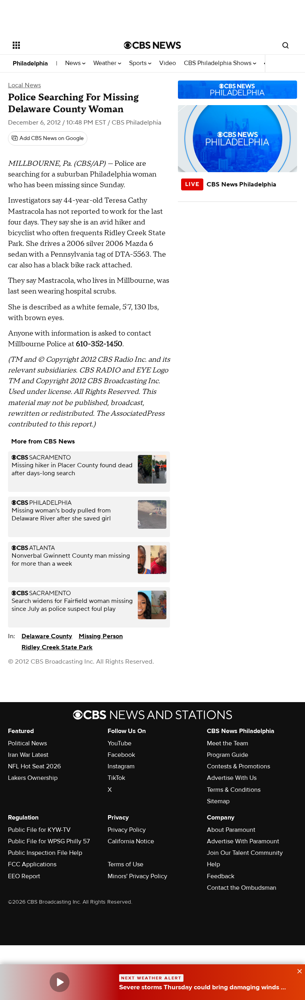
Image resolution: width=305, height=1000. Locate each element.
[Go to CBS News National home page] (152, 45)
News (73, 63)
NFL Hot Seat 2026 (34, 766)
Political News (27, 743)
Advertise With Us (232, 778)
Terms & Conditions (234, 790)
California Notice (131, 841)
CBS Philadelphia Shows (218, 63)
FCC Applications (32, 864)
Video (167, 63)
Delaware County (46, 636)
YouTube (119, 743)
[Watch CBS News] (59, 982)
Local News (24, 85)
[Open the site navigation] (59, 45)
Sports (138, 63)
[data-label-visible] (297, 970)
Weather (105, 63)
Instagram (121, 766)
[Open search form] (285, 45)
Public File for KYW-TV (39, 830)
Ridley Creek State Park (57, 647)
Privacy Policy (127, 830)
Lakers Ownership (33, 778)
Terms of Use (125, 864)
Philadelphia (30, 63)
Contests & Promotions (238, 766)
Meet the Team (227, 743)
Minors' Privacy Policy (137, 876)
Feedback (220, 876)
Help (213, 864)
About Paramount (231, 830)
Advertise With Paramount (243, 841)
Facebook (121, 755)
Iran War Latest (28, 755)
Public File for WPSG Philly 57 (49, 841)
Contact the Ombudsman (241, 888)
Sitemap (218, 801)
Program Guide (227, 755)
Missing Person (101, 636)
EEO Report (24, 876)
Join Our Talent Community (245, 853)
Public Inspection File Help (45, 853)
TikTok (116, 778)
